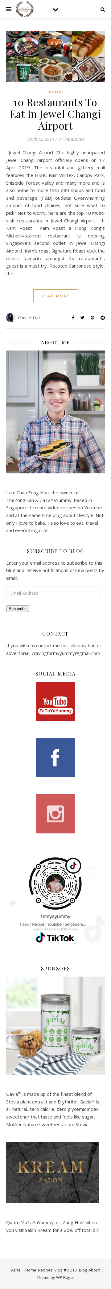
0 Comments (71, 139)
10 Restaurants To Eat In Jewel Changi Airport (55, 113)
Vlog (58, 1270)
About (94, 1270)
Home (30, 1270)
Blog (55, 92)
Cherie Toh (29, 317)
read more (55, 296)
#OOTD (70, 1270)
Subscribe (18, 608)
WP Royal (65, 1277)
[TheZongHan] (24, 9)
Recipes (45, 1270)
